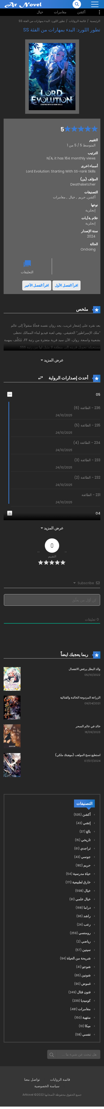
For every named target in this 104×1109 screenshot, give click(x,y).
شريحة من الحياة (75, 958)
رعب (84, 924)
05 (98, 394)
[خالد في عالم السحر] (12, 736)
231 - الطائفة (91, 494)
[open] (94, 4)
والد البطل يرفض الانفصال (84, 669)
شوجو (83, 966)
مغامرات (60, 12)
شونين (82, 975)
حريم (82, 197)
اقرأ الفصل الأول (66, 285)
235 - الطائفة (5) (87, 425)
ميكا (85, 1025)
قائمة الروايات (77, 21)
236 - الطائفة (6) (87, 407)
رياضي (83, 941)
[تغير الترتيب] (40, 378)
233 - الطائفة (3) (87, 460)
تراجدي (82, 848)
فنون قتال (79, 992)
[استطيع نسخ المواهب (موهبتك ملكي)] (12, 764)
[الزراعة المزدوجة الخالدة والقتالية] (12, 707)
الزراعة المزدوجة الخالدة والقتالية (80, 697)
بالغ (85, 831)
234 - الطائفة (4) (86, 442)
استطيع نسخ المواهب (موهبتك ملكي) (77, 755)
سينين (83, 949)
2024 (91, 236)
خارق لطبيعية (78, 882)
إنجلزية (90, 223)
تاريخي (83, 839)
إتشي (83, 823)
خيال (40, 12)
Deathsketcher (83, 184)
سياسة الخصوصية (46, 1086)
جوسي (82, 856)
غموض (82, 983)
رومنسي (80, 932)
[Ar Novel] (23, 4)
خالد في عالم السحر (88, 726)
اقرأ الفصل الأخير (37, 285)
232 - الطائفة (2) (87, 477)
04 (98, 513)
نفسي (83, 1034)
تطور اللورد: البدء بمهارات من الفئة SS (42, 21)
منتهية (82, 1017)
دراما (83, 907)
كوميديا (81, 1000)
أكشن (81, 12)
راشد (83, 916)
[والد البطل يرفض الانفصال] (12, 678)
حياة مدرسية (78, 873)
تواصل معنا (32, 1079)
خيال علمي (80, 899)
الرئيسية (95, 21)
